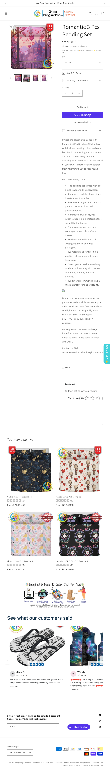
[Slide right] (52, 78)
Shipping (65, 46)
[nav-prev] (7, 660)
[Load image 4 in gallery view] (44, 78)
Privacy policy (68, 765)
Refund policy (98, 762)
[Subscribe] (55, 726)
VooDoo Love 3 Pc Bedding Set (68, 497)
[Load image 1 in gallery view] (17, 78)
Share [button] (67, 367)
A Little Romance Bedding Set (19, 497)
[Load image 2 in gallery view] (26, 78)
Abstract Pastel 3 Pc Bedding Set (20, 561)
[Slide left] (10, 78)
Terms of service (82, 765)
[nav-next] (102, 660)
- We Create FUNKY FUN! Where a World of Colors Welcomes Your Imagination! (61, 763)
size (63, 56)
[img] (37, 664)
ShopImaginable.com (23, 763)
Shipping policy (97, 765)
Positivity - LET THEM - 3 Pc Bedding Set (72, 561)
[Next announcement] (104, 3)
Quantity (65, 87)
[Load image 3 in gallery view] (35, 78)
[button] (6, 13)
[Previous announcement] (5, 3)
